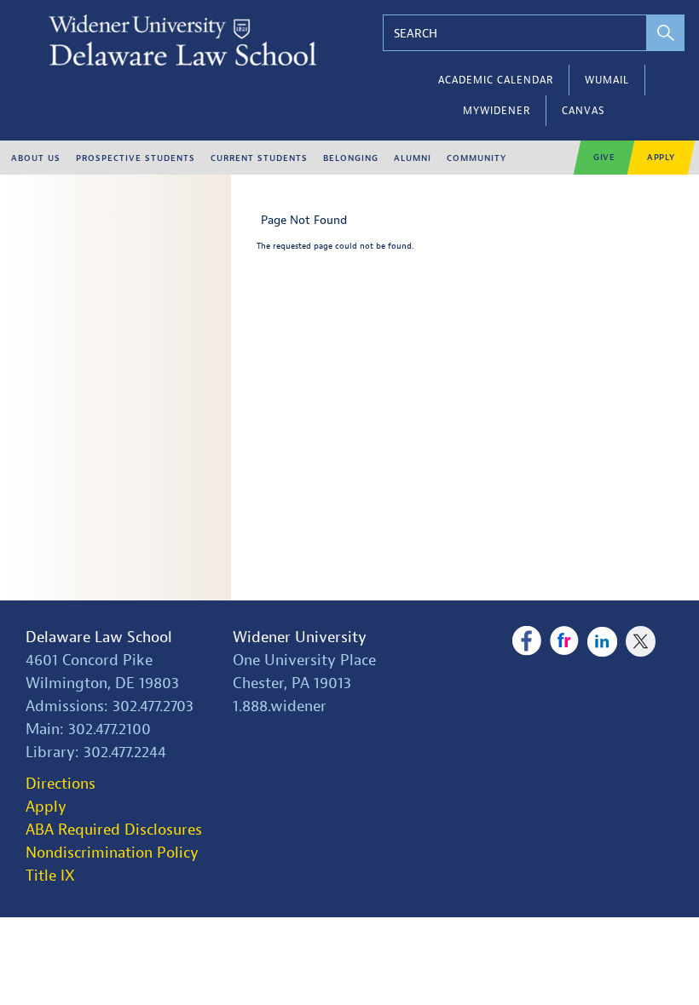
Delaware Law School (99, 637)
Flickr (565, 641)
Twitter (641, 641)
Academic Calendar (495, 80)
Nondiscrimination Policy (112, 853)
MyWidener (496, 111)
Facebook (526, 641)
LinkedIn (602, 641)
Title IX (50, 876)
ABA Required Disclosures (114, 830)
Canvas (583, 111)
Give (604, 157)
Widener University (300, 637)
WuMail (607, 80)
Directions (60, 784)
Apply (661, 157)
